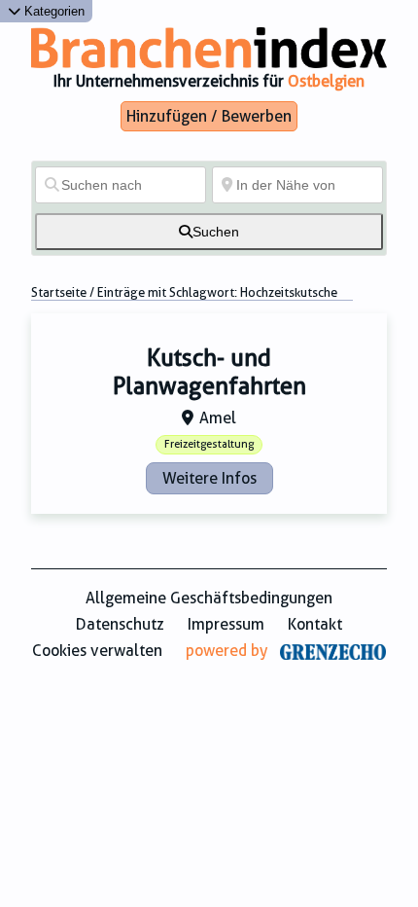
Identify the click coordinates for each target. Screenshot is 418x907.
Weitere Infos (209, 478)
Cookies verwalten (97, 650)
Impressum (226, 624)
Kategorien (52, 11)
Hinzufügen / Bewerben (209, 116)
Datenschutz (120, 624)
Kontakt (315, 624)
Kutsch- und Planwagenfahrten (209, 372)
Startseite (59, 292)
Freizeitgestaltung (209, 444)
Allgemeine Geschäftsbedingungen (209, 598)
